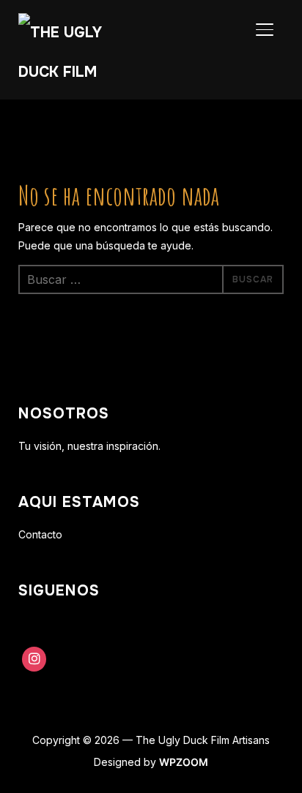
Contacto (40, 534)
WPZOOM (183, 762)
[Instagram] (34, 659)
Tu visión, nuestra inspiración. (89, 446)
